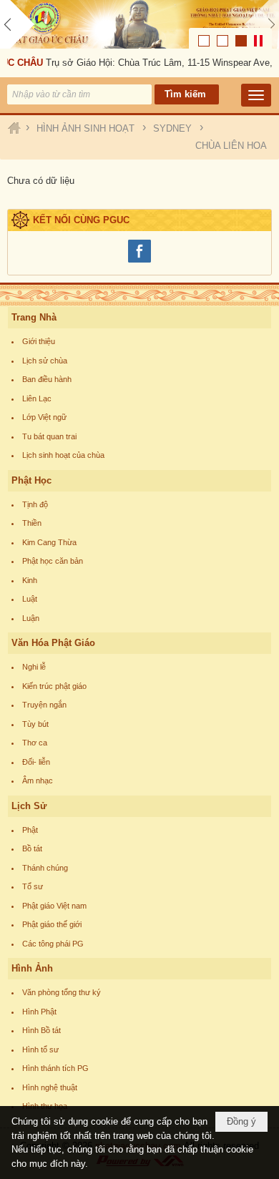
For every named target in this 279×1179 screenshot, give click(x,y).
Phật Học (31, 480)
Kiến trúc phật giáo (54, 686)
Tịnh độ (35, 504)
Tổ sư (32, 886)
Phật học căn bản (52, 561)
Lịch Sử (28, 806)
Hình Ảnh (32, 968)
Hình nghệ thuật (49, 1087)
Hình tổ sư (40, 1049)
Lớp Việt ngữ (44, 417)
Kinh (29, 580)
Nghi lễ (34, 666)
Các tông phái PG (53, 943)
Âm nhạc (37, 780)
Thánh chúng (45, 868)
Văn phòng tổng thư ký (61, 992)
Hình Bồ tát (41, 1030)
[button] (256, 95)
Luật (29, 599)
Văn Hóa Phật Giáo (53, 642)
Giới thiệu (38, 341)
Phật (30, 830)
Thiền (31, 523)
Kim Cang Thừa (49, 542)
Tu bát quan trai (49, 436)
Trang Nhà (34, 317)
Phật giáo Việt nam (54, 905)
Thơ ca (34, 742)
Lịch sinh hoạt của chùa (63, 455)
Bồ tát (32, 848)
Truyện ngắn (44, 704)
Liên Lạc (37, 398)
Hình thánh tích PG (55, 1068)
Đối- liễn (36, 762)
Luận (30, 618)
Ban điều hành (47, 379)
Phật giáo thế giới (52, 924)
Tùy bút (35, 724)
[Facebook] (139, 260)
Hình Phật (39, 1011)
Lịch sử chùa (44, 360)
